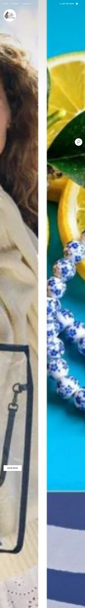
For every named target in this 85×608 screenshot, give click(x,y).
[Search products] (79, 142)
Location (15, 4)
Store (6, 4)
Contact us (26, 4)
